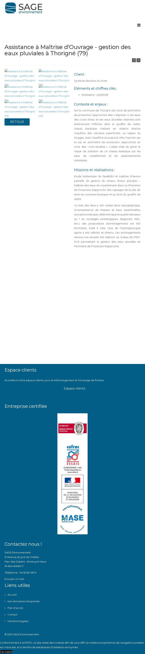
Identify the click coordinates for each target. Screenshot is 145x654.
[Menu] (138, 25)
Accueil (12, 594)
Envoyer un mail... (15, 578)
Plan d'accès (15, 607)
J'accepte (6, 651)
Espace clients (74, 388)
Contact (12, 614)
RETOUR (17, 122)
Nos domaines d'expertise (23, 601)
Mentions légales (17, 621)
